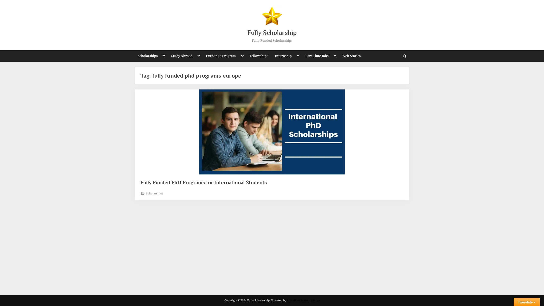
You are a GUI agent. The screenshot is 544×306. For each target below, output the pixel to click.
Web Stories (351, 56)
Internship (283, 56)
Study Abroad (181, 56)
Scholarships (148, 56)
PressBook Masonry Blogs (303, 300)
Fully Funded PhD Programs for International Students (203, 182)
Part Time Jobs (317, 56)
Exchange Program (221, 56)
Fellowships (259, 56)
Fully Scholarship (272, 32)
